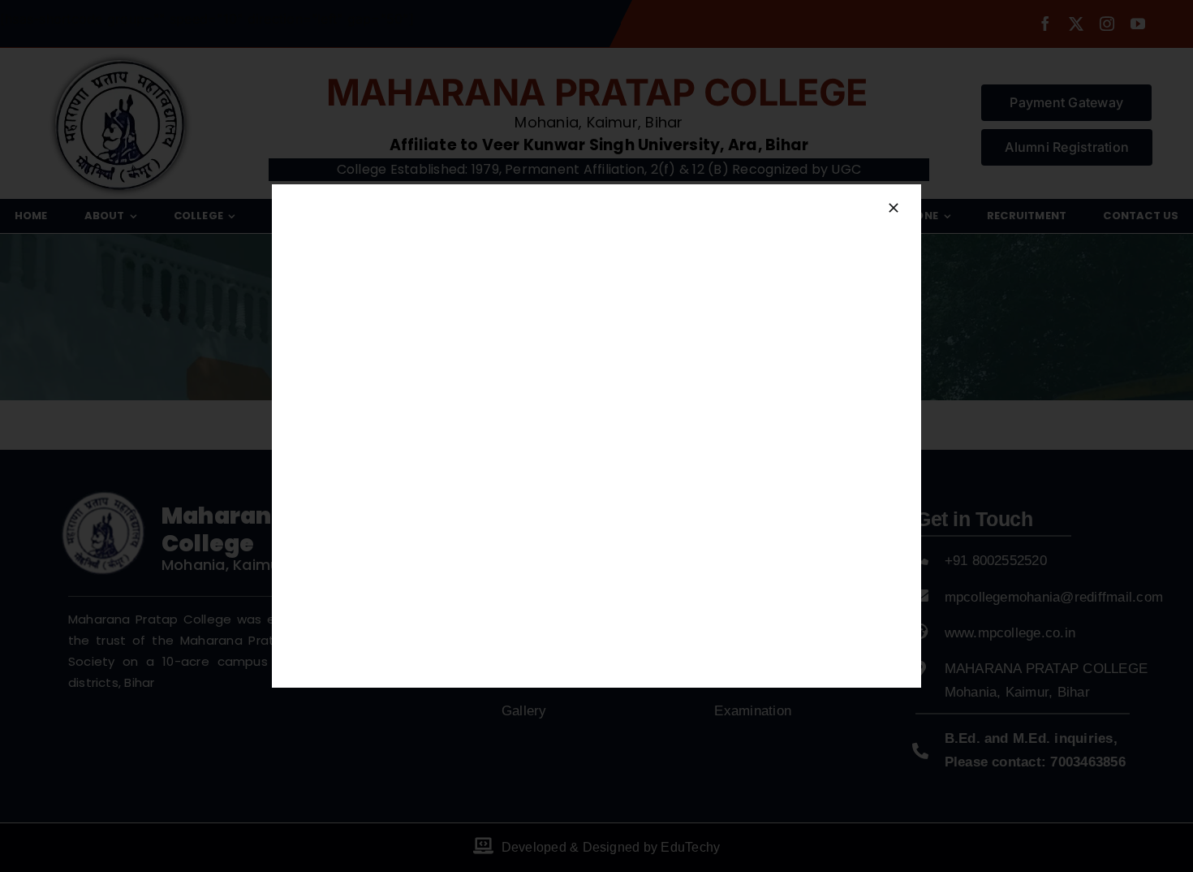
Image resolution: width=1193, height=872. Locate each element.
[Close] (893, 208)
